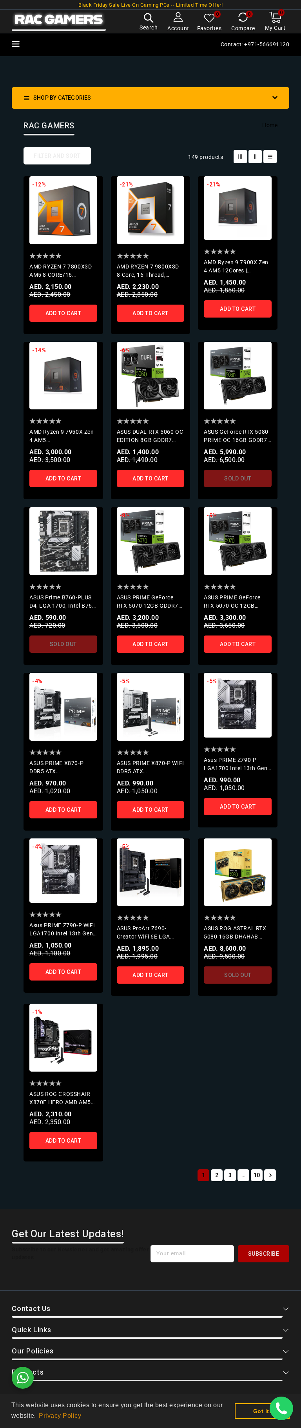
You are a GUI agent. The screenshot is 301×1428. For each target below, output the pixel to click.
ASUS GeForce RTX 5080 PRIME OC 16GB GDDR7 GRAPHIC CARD (236, 436)
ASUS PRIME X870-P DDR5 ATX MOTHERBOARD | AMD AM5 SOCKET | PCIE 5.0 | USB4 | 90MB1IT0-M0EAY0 (61, 768)
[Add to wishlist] (92, 186)
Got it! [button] (262, 1411)
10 (257, 1175)
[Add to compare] (92, 200)
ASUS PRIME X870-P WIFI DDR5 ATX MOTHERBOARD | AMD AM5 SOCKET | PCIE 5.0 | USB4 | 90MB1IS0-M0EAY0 (150, 768)
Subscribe (263, 1254)
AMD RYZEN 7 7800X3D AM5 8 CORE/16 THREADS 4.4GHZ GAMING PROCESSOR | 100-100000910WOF (60, 271)
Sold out (237, 478)
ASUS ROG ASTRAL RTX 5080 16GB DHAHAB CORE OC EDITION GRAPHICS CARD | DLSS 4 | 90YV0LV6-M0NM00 (235, 933)
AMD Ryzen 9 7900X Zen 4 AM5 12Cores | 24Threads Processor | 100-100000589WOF (236, 267)
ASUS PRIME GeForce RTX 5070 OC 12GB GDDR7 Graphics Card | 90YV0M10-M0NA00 (234, 602)
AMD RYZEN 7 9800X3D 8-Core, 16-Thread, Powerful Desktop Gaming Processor (148, 271)
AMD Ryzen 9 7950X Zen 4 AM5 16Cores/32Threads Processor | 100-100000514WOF (61, 436)
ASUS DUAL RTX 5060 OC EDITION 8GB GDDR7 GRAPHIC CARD (150, 436)
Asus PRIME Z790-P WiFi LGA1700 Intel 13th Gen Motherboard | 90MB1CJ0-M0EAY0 (61, 930)
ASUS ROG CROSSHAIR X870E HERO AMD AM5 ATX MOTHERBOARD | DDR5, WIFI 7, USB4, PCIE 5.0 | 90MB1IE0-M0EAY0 (62, 1099)
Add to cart (63, 313)
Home (269, 125)
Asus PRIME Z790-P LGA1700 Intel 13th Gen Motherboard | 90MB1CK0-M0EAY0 (235, 764)
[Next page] (270, 1175)
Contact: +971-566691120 (255, 44)
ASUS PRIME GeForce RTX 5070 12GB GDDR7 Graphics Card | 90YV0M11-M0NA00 (147, 602)
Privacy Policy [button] (60, 1415)
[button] (149, 22)
